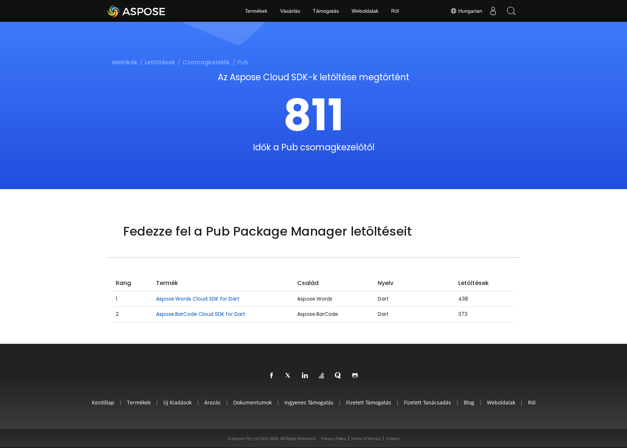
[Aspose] (137, 11)
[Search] (511, 11)
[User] (493, 11)
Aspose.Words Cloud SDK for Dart (197, 298)
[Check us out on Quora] (338, 375)
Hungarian (469, 11)
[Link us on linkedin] (305, 375)
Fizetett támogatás (368, 402)
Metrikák (125, 62)
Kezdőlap (103, 402)
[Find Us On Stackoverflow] (322, 375)
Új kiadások (177, 402)
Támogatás (326, 11)
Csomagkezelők (206, 62)
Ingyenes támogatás (308, 402)
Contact (392, 438)
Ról (395, 11)
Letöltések (160, 62)
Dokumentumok (252, 402)
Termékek (256, 11)
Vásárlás (290, 11)
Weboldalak (365, 11)
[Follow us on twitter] (288, 375)
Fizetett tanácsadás (427, 402)
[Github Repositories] (355, 375)
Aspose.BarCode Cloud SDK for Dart (200, 314)
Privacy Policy (333, 438)
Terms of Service (366, 438)
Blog (469, 402)
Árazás (212, 402)
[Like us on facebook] (271, 375)
